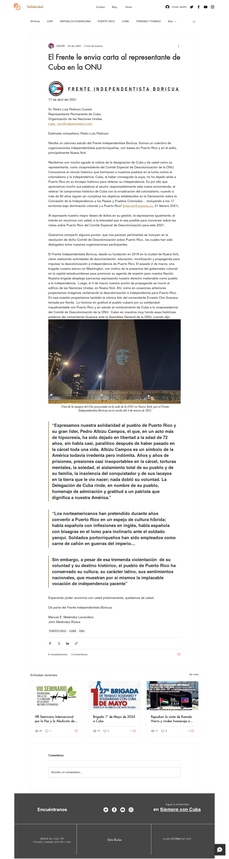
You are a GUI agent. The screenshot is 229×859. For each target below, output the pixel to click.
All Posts (35, 21)
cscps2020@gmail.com (177, 838)
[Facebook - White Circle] (114, 809)
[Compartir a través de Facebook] (50, 643)
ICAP (50, 21)
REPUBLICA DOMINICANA (75, 21)
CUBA (125, 21)
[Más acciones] (178, 46)
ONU (82, 630)
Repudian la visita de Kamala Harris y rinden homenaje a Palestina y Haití (171, 718)
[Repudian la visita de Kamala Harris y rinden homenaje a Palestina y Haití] (172, 695)
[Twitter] (191, 7)
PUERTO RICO (106, 21)
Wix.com (65, 841)
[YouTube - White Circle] (122, 809)
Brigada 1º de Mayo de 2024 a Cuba (114, 718)
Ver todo (194, 674)
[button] (194, 21)
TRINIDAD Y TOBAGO (148, 21)
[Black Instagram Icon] (212, 7)
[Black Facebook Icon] (198, 7)
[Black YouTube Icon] (205, 7)
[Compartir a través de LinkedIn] (67, 643)
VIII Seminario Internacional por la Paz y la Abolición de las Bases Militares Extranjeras (56, 718)
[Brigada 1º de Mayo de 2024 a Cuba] (114, 695)
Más (170, 21)
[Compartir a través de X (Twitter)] (58, 643)
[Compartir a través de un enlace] (76, 643)
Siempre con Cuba (180, 809)
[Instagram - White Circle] (131, 809)
